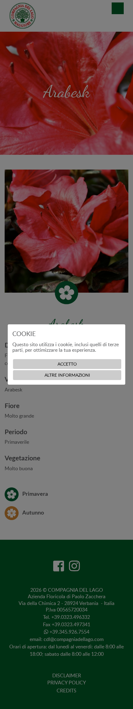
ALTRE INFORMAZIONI (67, 375)
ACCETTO (67, 364)
